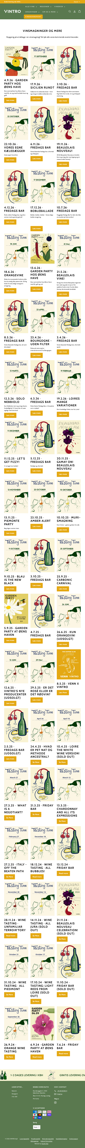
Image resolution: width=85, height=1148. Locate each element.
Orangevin (15, 1094)
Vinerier (58, 6)
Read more (37, 877)
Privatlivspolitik (35, 1139)
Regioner (45, 6)
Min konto (36, 1098)
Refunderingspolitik (48, 1139)
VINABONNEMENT (33, 17)
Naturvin (14, 1091)
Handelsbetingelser (61, 1139)
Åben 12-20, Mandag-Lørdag (41, 1096)
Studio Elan (45, 1143)
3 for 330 (14, 1096)
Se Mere (36, 762)
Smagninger (31, 12)
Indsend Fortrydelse (46, 1141)
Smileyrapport (73, 1139)
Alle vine (30, 6)
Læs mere (10, 100)
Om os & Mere (49, 12)
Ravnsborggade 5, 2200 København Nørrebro (40, 1092)
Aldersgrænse (35, 1141)
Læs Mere (63, 692)
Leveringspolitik (24, 1139)
